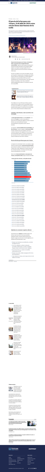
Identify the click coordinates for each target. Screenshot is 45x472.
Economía (15, 261)
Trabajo (22, 0)
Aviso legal (29, 461)
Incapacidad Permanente (12, 461)
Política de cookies (30, 460)
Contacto (29, 464)
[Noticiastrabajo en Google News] (35, 468)
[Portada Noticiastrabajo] (13, 449)
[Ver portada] (13, 3)
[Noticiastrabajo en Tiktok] (32, 468)
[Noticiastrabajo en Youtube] (34, 468)
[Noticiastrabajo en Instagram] (31, 468)
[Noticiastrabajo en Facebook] (28, 468)
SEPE (18, 461)
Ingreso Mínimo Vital (12, 464)
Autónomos (31, 0)
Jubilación (18, 457)
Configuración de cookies (31, 458)
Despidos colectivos (26, 0)
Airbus (19, 0)
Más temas (19, 462)
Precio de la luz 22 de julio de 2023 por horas (17, 35)
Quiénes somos (30, 457)
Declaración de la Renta (12, 460)
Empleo (10, 457)
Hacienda (10, 462)
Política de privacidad (31, 462)
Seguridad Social (19, 460)
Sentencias (10, 458)
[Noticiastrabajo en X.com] (30, 468)
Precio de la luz (15, 0)
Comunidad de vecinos (20, 458)
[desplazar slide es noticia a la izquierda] (12, 0)
